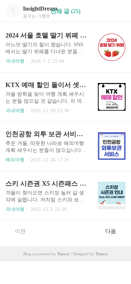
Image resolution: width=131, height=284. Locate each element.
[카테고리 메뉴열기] (118, 11)
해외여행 (14, 159)
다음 (110, 231)
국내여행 (14, 61)
